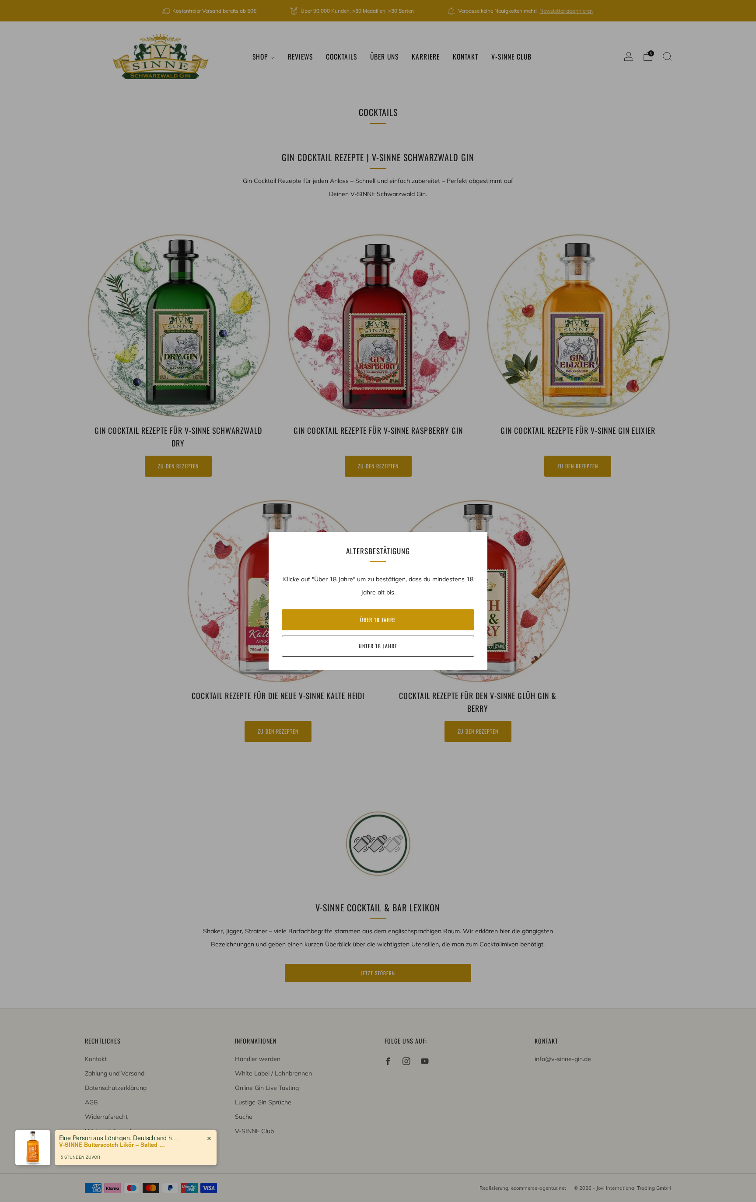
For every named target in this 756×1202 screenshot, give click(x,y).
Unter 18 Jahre (378, 646)
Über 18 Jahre (378, 619)
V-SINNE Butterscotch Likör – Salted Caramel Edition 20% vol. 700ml (113, 1143)
